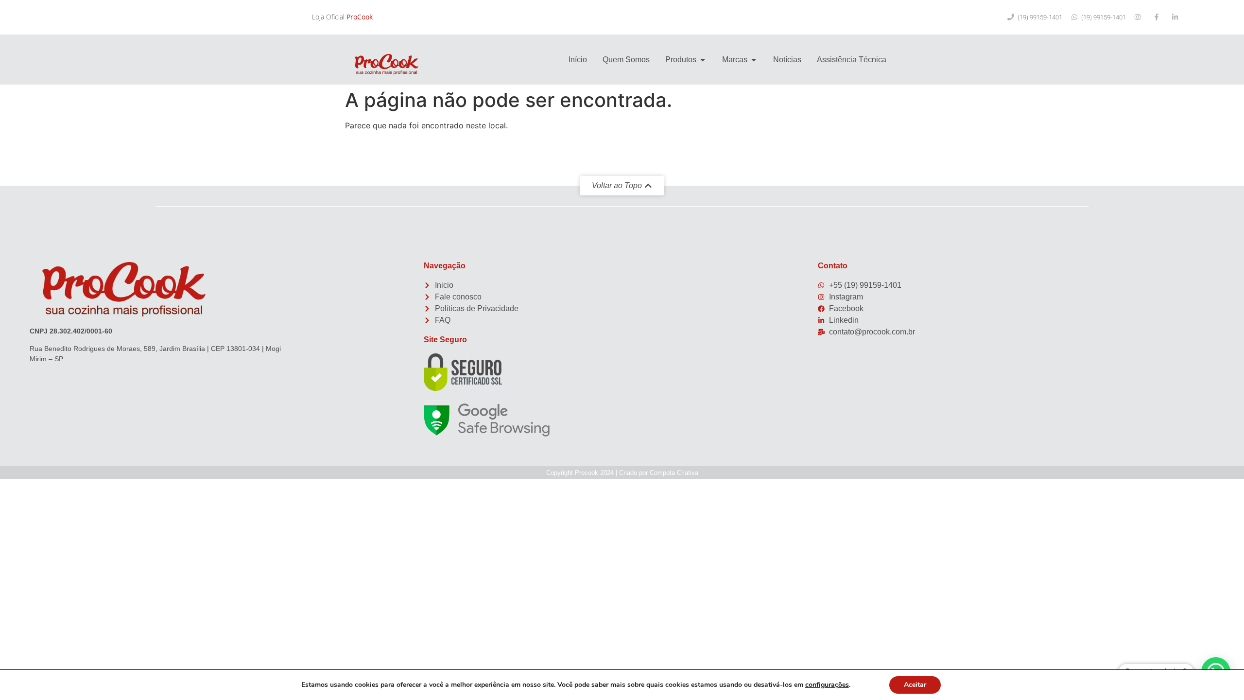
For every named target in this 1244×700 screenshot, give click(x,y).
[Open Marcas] (754, 60)
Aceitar (915, 684)
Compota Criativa (674, 472)
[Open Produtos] (703, 60)
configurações (827, 685)
